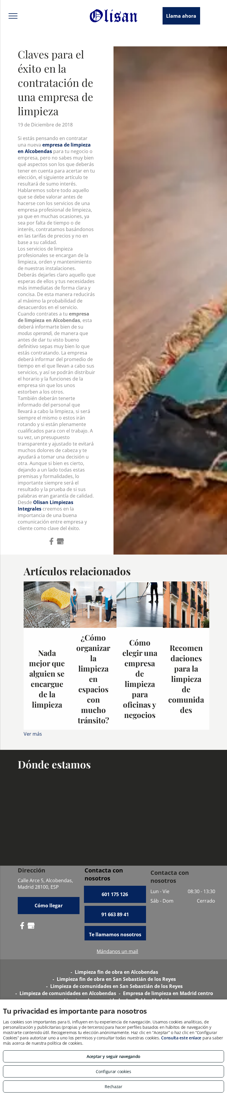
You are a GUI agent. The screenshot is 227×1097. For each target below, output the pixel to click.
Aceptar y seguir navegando (113, 1056)
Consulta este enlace (181, 1038)
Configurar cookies (113, 1071)
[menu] (13, 16)
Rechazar (113, 1086)
